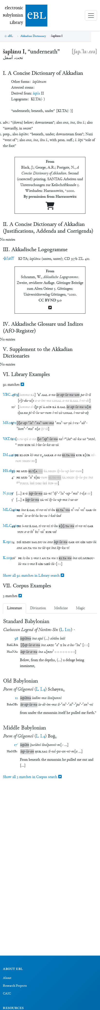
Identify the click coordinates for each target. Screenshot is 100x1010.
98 (16, 638)
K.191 (7, 542)
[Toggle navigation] (91, 15)
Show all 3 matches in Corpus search (30, 777)
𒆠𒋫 (8, 259)
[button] (24, 395)
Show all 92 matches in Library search (32, 575)
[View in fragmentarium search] (22, 384)
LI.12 (65, 630)
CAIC (7, 994)
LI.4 (40, 689)
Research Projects (15, 986)
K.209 (7, 558)
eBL (10, 36)
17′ (16, 745)
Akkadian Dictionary (33, 36)
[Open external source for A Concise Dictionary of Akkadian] (50, 207)
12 (16, 698)
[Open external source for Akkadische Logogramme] (50, 308)
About (7, 978)
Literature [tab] (14, 608)
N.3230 (8, 493)
